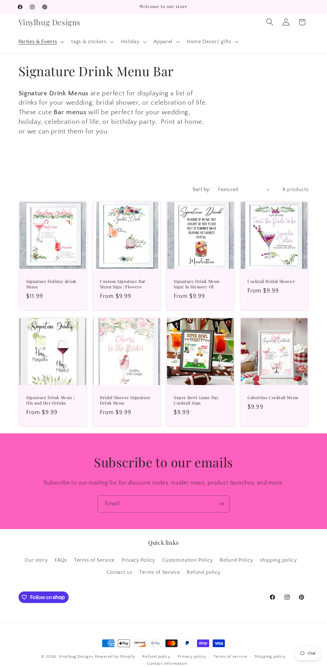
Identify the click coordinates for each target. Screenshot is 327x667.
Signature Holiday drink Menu (51, 284)
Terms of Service (94, 560)
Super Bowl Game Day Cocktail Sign (196, 400)
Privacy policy (192, 656)
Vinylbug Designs (76, 656)
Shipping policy (270, 656)
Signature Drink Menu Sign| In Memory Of (197, 284)
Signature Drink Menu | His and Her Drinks (50, 400)
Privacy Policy (138, 560)
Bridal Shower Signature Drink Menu (125, 400)
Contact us (120, 572)
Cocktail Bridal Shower (271, 281)
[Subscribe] (221, 504)
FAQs (61, 560)
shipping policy (278, 560)
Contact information (167, 663)
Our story (36, 560)
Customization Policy (187, 560)
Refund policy (203, 572)
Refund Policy (236, 560)
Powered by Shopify (115, 656)
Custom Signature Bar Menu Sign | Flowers (123, 284)
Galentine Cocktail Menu (273, 397)
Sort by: (202, 189)
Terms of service (230, 656)
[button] (40, 41)
